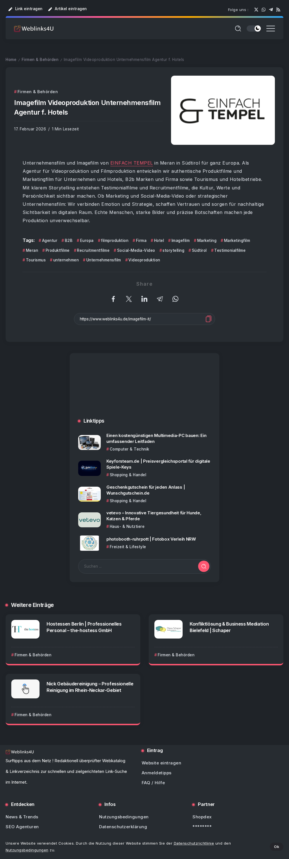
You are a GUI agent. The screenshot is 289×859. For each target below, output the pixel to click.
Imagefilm (181, 240)
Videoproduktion (144, 260)
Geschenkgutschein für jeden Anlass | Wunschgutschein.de (145, 490)
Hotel (159, 240)
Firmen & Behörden (40, 59)
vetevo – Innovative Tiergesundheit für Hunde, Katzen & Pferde (154, 515)
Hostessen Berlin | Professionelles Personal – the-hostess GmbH (84, 627)
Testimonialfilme (230, 250)
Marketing (206, 240)
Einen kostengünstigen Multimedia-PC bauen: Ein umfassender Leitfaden (156, 438)
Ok (276, 846)
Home (11, 59)
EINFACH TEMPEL (131, 163)
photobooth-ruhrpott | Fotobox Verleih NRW (151, 539)
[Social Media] (256, 9)
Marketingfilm (237, 240)
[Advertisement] (144, 391)
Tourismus (36, 260)
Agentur (49, 240)
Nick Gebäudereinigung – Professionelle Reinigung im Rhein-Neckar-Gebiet (90, 687)
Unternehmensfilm (103, 260)
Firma (141, 240)
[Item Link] (89, 442)
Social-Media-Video (136, 250)
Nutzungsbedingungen (27, 850)
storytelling (173, 250)
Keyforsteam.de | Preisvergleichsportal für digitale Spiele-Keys (158, 464)
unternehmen (66, 260)
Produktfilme (58, 250)
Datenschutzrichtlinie (194, 843)
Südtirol (199, 250)
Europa (87, 240)
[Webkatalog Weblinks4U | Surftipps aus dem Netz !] (34, 28)
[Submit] (203, 566)
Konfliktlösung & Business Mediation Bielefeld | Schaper (229, 627)
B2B (69, 240)
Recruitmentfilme (93, 250)
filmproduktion (114, 240)
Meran (32, 250)
